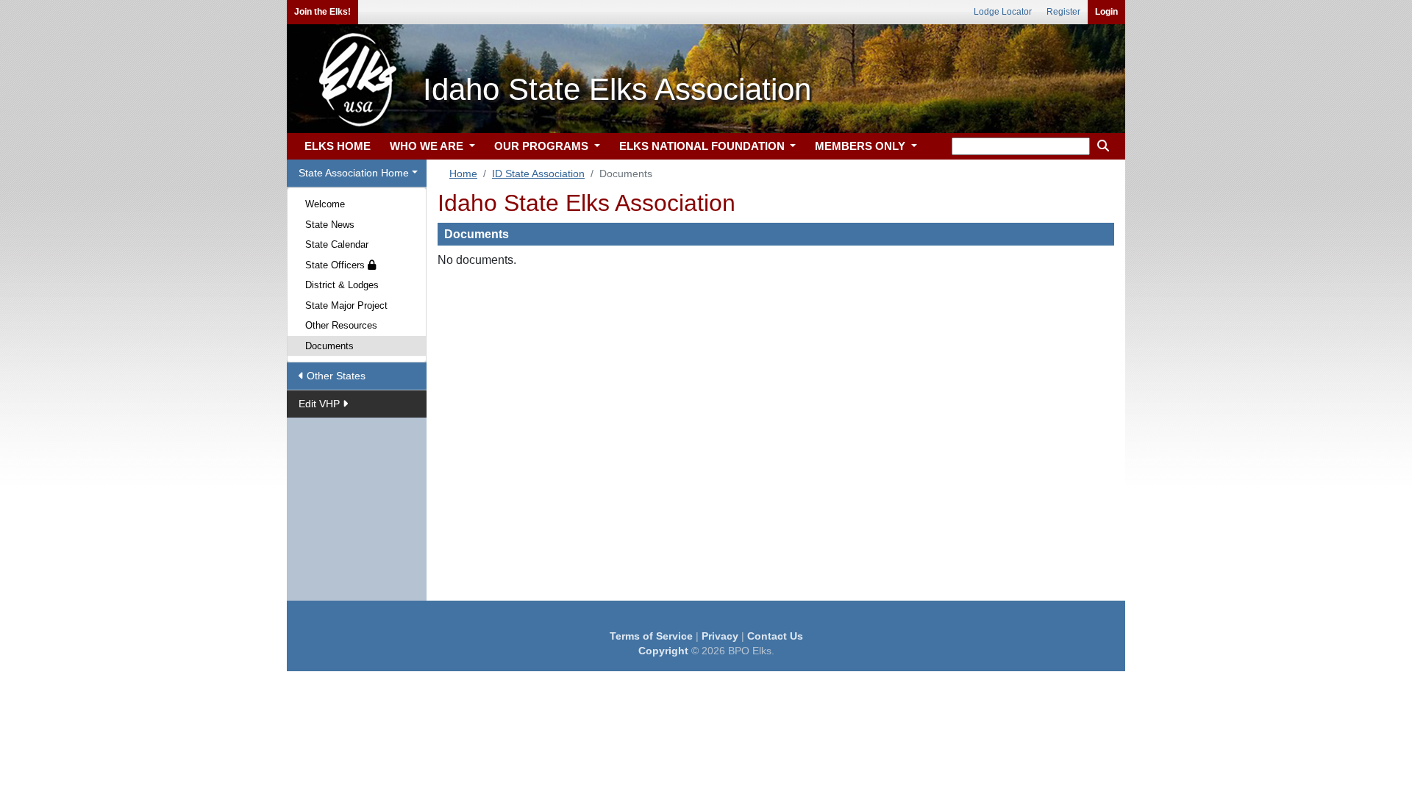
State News (329, 224)
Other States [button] (335, 376)
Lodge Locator (1003, 12)
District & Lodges (342, 284)
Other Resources (341, 325)
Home (463, 173)
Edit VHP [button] (321, 403)
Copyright (663, 651)
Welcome (325, 204)
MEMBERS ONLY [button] (861, 146)
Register (1063, 12)
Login (1106, 12)
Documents (329, 345)
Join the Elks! (322, 12)
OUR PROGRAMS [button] (542, 146)
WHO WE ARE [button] (428, 146)
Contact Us (775, 636)
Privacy (720, 636)
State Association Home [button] (354, 173)
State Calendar (336, 244)
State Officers (336, 265)
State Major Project (346, 305)
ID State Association (538, 173)
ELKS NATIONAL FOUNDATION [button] (703, 146)
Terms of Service (651, 636)
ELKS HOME (337, 146)
